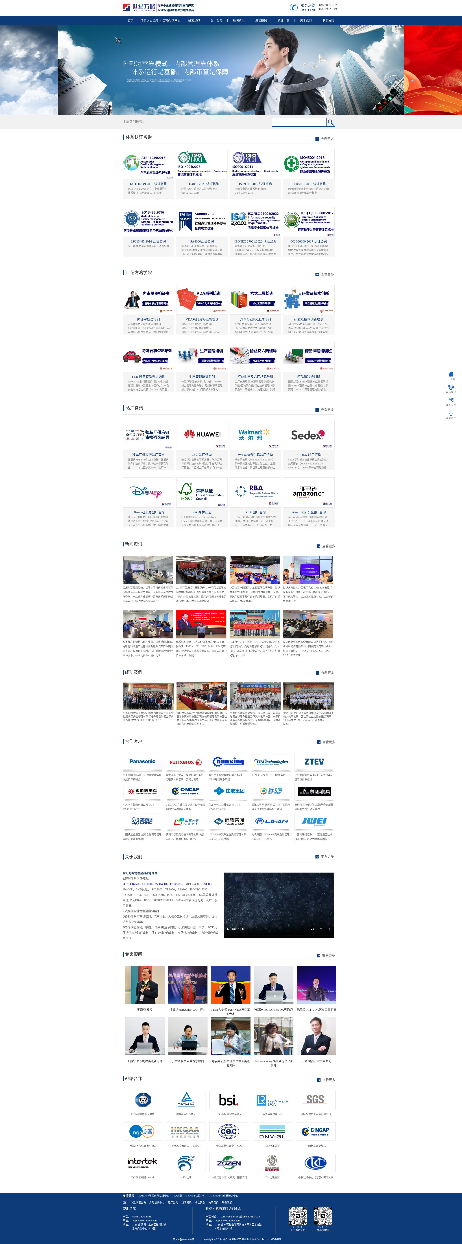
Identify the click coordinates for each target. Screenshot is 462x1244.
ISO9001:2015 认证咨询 (255, 184)
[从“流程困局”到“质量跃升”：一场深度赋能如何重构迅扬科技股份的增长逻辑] (201, 557)
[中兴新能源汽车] (314, 754)
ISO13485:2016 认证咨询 (148, 241)
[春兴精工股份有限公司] (228, 754)
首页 (125, 1202)
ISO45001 (176, 884)
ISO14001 (161, 884)
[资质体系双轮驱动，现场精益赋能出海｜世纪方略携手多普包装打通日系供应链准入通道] (148, 557)
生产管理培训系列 (202, 377)
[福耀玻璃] (228, 814)
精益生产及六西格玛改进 (255, 377)
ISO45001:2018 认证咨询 (308, 184)
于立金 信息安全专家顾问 (187, 1061)
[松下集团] (142, 754)
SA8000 (206, 884)
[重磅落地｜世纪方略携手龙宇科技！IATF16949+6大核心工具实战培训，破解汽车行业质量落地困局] (255, 611)
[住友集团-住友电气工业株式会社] (228, 784)
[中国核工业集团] (142, 814)
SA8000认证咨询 (202, 241)
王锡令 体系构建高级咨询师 (144, 1061)
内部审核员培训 (148, 319)
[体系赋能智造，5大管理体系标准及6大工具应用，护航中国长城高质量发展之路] (201, 611)
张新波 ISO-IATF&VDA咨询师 (273, 1009)
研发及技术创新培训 (308, 319)
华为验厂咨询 (202, 455)
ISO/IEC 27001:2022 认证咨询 (255, 241)
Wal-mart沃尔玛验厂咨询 (255, 455)
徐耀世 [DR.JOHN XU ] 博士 (188, 1009)
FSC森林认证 (202, 512)
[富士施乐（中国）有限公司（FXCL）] (185, 754)
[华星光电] (185, 814)
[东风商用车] (142, 784)
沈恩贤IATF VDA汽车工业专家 (316, 1009)
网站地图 (275, 1239)
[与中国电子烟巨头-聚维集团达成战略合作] (314, 814)
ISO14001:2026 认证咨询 (202, 184)
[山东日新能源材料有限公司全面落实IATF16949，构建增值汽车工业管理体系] (148, 683)
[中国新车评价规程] (185, 784)
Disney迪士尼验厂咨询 (149, 512)
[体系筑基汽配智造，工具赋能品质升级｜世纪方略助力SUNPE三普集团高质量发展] (255, 557)
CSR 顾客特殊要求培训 (148, 377)
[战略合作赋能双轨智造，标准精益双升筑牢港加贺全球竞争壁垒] (201, 683)
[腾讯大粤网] (271, 784)
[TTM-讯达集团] (271, 754)
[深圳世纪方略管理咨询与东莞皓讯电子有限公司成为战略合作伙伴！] (308, 683)
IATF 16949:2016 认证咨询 (148, 184)
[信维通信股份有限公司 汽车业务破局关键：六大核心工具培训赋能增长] (308, 611)
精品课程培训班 (308, 377)
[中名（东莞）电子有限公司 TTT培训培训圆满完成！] (255, 683)
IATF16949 (131, 884)
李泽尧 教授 (144, 1009)
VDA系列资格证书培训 (202, 319)
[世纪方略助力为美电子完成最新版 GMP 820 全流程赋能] (308, 557)
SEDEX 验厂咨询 (309, 455)
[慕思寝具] (314, 784)
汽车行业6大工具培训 (255, 319)
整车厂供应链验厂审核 (148, 455)
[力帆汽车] (271, 814)
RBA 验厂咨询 (255, 512)
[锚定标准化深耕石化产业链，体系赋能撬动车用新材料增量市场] (148, 611)
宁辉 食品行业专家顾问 (316, 1061)
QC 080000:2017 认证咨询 (309, 241)
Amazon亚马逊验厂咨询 (309, 512)
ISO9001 (147, 884)
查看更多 (327, 673)
